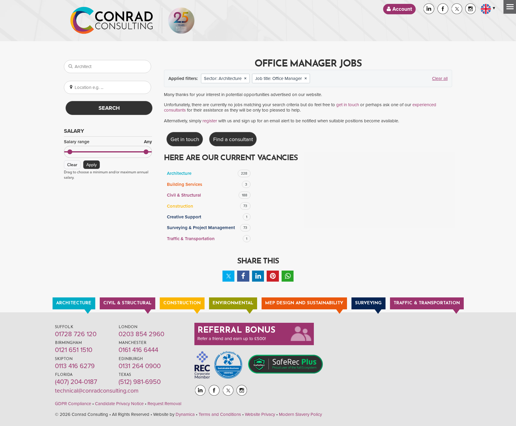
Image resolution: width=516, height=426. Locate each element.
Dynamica (185, 414)
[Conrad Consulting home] (111, 20)
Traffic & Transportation (207, 238)
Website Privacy (260, 414)
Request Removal (164, 403)
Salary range (108, 142)
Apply (91, 164)
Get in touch (185, 139)
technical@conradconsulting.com (97, 390)
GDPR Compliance (73, 403)
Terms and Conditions (220, 414)
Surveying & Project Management (207, 227)
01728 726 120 (75, 334)
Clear (72, 164)
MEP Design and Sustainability (304, 303)
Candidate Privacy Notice (119, 403)
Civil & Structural (207, 195)
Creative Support (207, 217)
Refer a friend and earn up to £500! (231, 338)
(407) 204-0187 (76, 382)
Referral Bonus (236, 330)
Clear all (440, 78)
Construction (207, 206)
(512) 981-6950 (140, 382)
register (209, 121)
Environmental (233, 303)
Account (401, 9)
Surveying (368, 303)
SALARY (74, 131)
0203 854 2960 (141, 334)
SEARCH (109, 108)
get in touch (347, 104)
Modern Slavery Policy (300, 414)
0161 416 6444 (138, 350)
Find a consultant (233, 139)
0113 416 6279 (75, 366)
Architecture (207, 173)
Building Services (207, 184)
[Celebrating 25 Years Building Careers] (181, 20)
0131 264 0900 (140, 366)
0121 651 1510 (73, 350)
